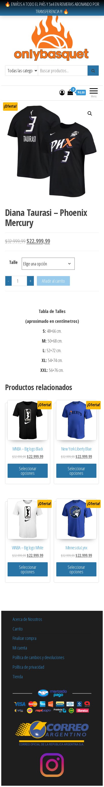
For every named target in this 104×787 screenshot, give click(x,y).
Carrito (18, 629)
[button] (89, 113)
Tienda (18, 676)
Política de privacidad (28, 667)
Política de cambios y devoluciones (38, 657)
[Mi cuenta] (62, 92)
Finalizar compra (24, 638)
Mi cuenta (20, 648)
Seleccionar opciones (27, 470)
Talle (13, 262)
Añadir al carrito (53, 281)
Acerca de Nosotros (27, 619)
